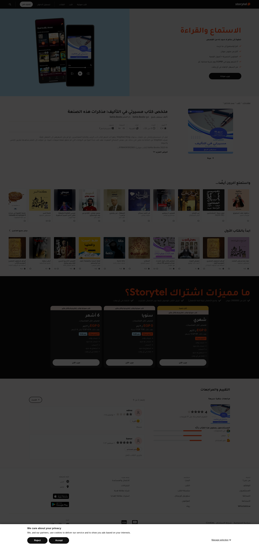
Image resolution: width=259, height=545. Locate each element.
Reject (37, 540)
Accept (59, 540)
